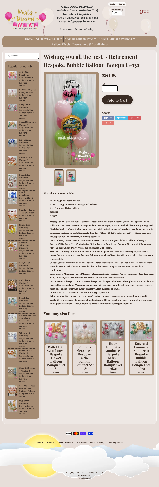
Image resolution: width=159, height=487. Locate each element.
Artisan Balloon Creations (117, 39)
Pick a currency (117, 10)
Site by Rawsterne (84, 475)
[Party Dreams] (25, 18)
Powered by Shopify (84, 478)
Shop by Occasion (49, 39)
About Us (51, 442)
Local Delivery (97, 442)
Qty (104, 83)
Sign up (122, 4)
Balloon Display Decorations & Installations (80, 44)
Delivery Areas (115, 442)
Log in (112, 4)
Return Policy (66, 442)
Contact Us (81, 442)
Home (29, 39)
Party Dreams (83, 473)
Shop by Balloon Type (81, 39)
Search (39, 442)
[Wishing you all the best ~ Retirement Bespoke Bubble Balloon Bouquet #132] (59, 177)
